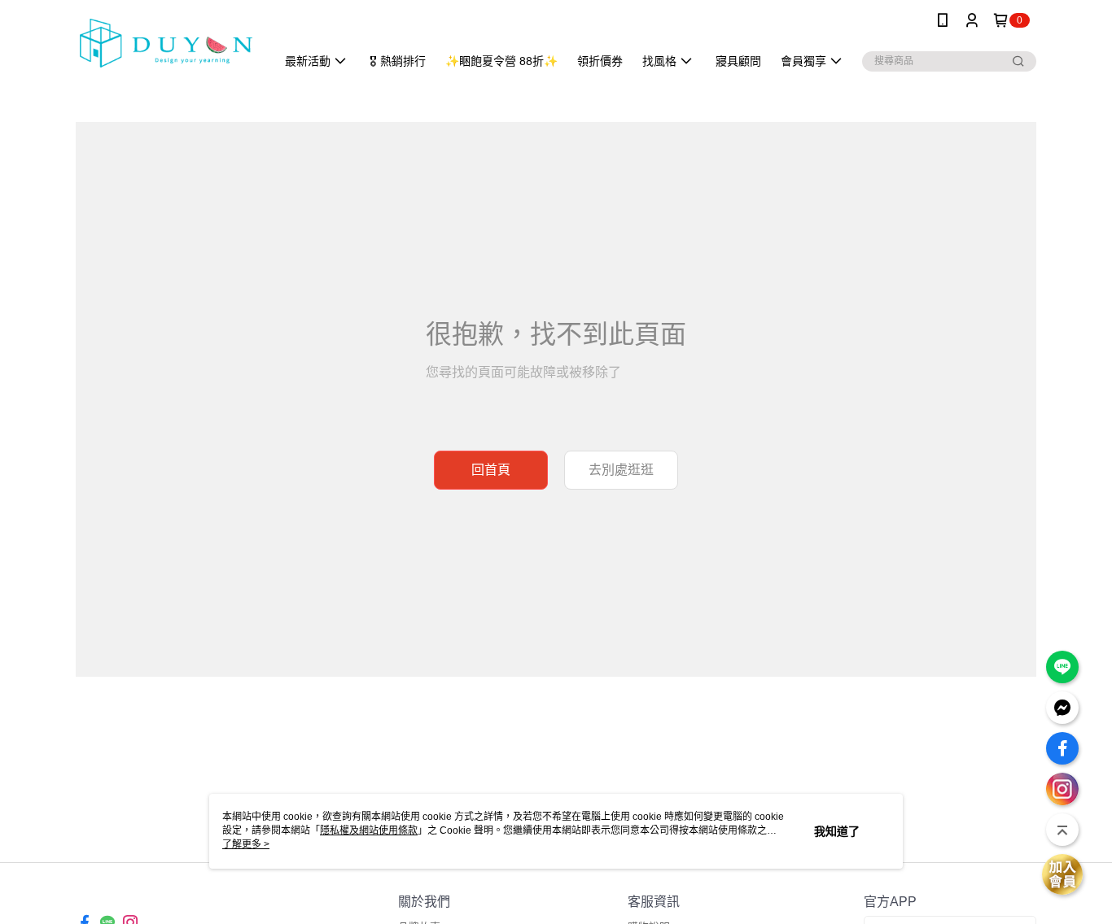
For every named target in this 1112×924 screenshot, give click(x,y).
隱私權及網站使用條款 (369, 830)
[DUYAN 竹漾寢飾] (166, 42)
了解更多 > (245, 844)
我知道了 (837, 831)
